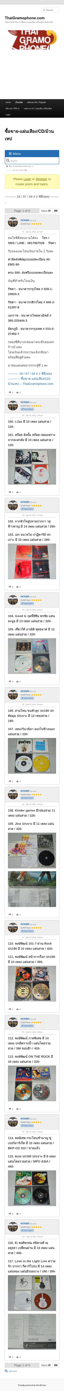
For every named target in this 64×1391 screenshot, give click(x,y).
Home (8, 102)
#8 (23, 1032)
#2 (23, 415)
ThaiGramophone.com (25, 17)
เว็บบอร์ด (19, 102)
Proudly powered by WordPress (32, 1385)
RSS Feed (13, 1371)
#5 (23, 704)
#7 (23, 937)
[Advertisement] (32, 74)
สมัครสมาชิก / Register (36, 102)
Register (41, 179)
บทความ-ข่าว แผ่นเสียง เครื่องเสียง (38, 108)
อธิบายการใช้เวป (12, 108)
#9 (23, 1132)
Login (8, 114)
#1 (23, 232)
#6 (23, 804)
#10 (23, 1237)
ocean (25, 220)
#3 (23, 515)
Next (44, 210)
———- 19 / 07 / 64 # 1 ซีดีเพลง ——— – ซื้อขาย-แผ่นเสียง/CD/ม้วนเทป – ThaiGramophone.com (30, 378)
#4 (23, 610)
